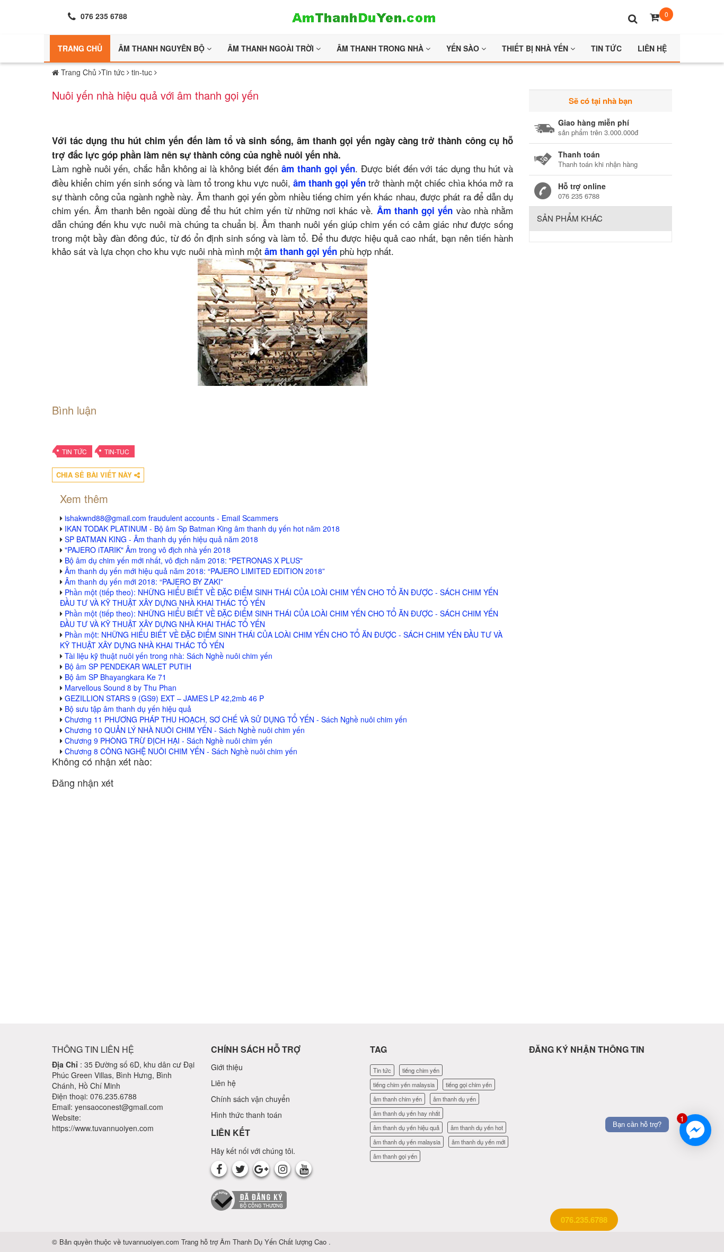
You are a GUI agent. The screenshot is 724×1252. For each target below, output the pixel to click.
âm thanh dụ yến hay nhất (406, 1113)
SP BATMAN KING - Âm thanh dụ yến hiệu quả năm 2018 (161, 539)
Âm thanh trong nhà (381, 48)
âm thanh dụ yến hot (477, 1127)
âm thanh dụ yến (454, 1099)
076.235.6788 (584, 1219)
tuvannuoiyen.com (152, 1242)
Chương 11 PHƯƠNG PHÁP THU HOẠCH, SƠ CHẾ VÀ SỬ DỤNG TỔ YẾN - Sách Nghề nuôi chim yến (236, 719)
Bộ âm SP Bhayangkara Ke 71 (115, 677)
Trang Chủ (80, 48)
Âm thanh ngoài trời (271, 48)
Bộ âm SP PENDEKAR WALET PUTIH (128, 666)
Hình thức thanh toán (246, 1114)
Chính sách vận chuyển (250, 1099)
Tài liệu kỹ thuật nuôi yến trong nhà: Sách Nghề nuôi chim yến (168, 655)
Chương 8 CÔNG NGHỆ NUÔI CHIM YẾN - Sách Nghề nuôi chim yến (181, 751)
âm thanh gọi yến (300, 251)
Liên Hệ (652, 48)
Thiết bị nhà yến (536, 48)
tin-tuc (116, 451)
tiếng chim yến (420, 1070)
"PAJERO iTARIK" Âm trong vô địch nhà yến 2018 (148, 549)
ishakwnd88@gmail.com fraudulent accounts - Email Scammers (171, 518)
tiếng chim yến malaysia (404, 1084)
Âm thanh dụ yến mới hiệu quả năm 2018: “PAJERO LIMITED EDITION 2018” (195, 571)
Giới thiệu (227, 1067)
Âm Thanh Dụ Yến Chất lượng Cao (274, 1242)
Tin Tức (606, 48)
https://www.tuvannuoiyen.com (103, 1128)
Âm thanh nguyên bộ (162, 48)
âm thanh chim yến (397, 1099)
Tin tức (74, 451)
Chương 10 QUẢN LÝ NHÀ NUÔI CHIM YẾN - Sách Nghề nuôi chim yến (185, 730)
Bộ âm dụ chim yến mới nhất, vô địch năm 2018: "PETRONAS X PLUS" (184, 560)
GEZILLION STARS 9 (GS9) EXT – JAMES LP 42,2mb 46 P (164, 698)
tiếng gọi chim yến (469, 1084)
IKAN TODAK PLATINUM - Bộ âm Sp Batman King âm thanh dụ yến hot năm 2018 (202, 528)
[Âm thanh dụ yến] (362, 16)
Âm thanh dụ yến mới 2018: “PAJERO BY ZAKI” (144, 581)
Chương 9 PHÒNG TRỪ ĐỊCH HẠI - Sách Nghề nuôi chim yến (168, 740)
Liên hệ (223, 1083)
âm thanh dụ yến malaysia (406, 1142)
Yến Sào (463, 48)
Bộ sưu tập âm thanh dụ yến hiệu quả (128, 708)
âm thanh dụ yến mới (478, 1142)
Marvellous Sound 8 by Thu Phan (120, 687)
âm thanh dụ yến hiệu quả (406, 1127)
